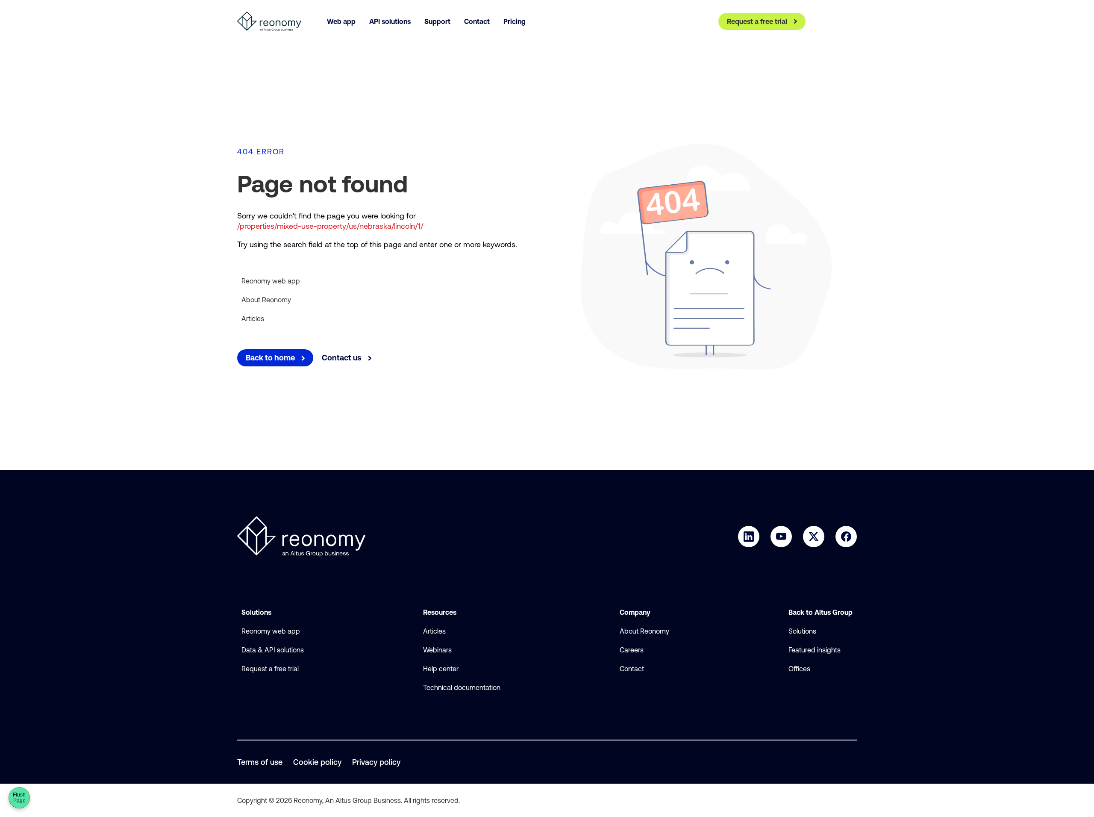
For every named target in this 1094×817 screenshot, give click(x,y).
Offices (799, 668)
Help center (441, 668)
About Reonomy (266, 300)
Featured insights (814, 650)
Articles (252, 318)
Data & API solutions (272, 650)
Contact (632, 668)
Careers (632, 650)
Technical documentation (461, 687)
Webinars (437, 650)
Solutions (802, 631)
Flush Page (19, 798)
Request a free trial (270, 668)
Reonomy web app (270, 281)
